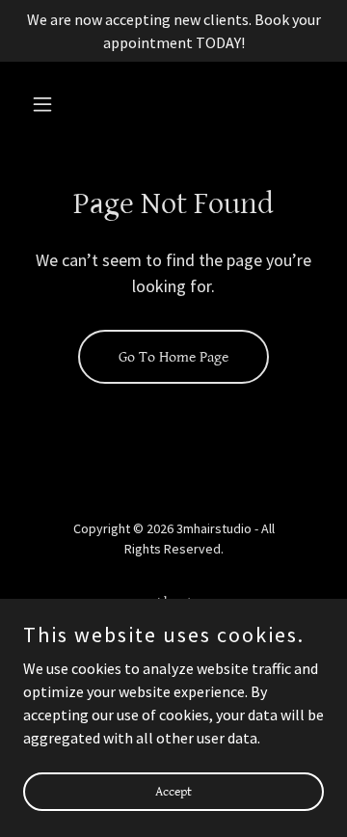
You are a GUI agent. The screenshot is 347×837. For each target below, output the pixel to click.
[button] (45, 104)
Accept (173, 790)
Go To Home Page (173, 357)
